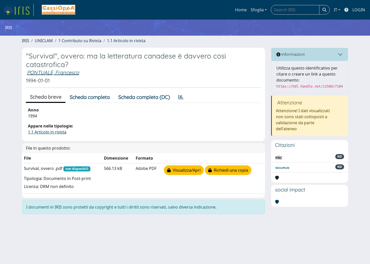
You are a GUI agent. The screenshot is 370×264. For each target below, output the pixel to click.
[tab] (181, 97)
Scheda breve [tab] (45, 97)
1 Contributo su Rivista (79, 40)
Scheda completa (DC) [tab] (144, 97)
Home (241, 10)
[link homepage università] (58, 10)
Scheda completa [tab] (90, 97)
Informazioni (292, 54)
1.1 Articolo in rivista (126, 40)
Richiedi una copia (230, 170)
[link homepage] (18, 10)
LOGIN (358, 10)
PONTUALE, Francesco (53, 72)
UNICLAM (44, 40)
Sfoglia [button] (257, 10)
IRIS (25, 40)
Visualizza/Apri (186, 170)
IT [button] (335, 10)
